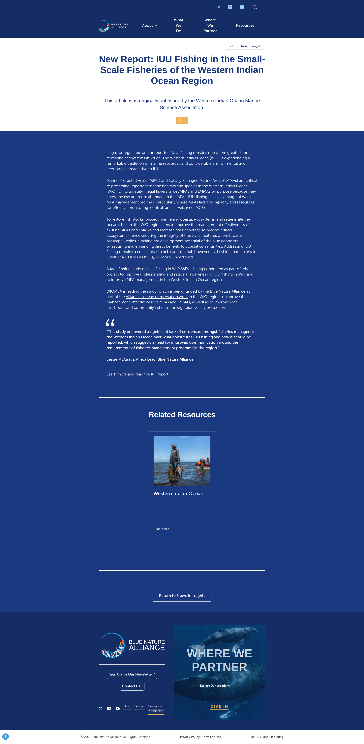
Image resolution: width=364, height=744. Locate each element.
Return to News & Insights (245, 46)
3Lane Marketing (272, 737)
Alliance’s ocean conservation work (157, 296)
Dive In (219, 706)
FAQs (127, 706)
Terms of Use (211, 737)
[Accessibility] (5, 736)
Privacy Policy (190, 737)
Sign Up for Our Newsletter (131, 674)
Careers (139, 706)
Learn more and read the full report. (137, 374)
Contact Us (131, 686)
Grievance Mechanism (156, 708)
